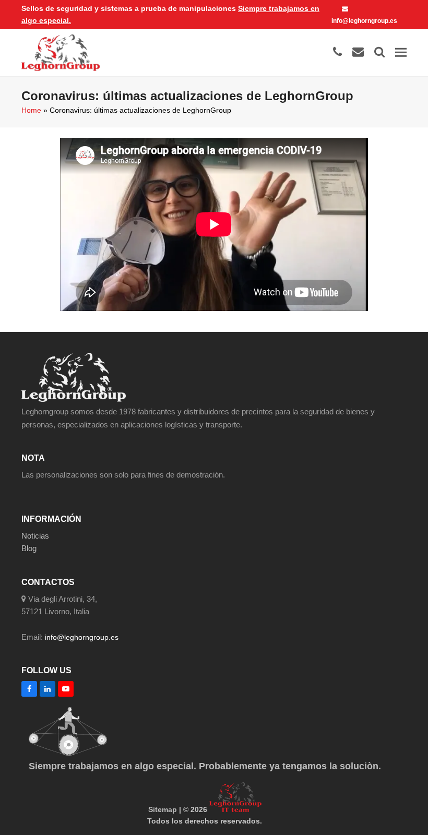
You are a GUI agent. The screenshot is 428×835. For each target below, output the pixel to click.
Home (31, 110)
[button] (401, 52)
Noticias (35, 535)
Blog (29, 548)
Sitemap (162, 809)
